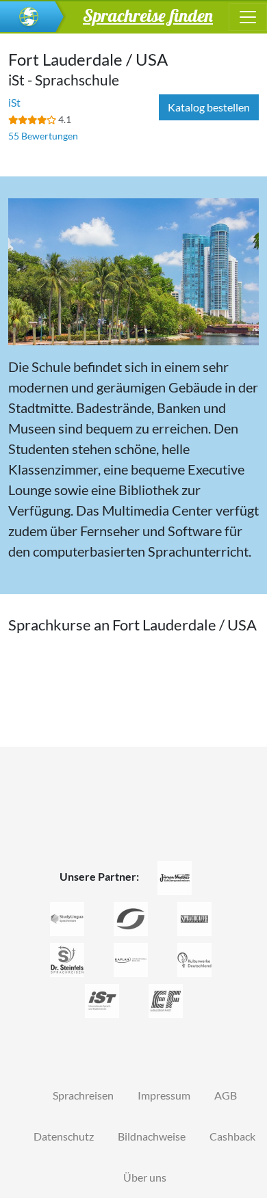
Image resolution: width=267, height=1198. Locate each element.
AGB (225, 1095)
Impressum (164, 1095)
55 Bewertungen (43, 136)
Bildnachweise (152, 1136)
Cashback (232, 1136)
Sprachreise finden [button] (148, 15)
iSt (14, 102)
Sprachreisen (83, 1095)
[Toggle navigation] (248, 17)
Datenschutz (64, 1136)
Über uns (144, 1177)
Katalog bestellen (209, 107)
